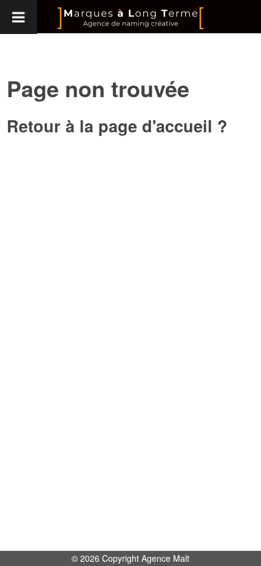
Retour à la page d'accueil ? (117, 125)
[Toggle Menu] (18, 17)
